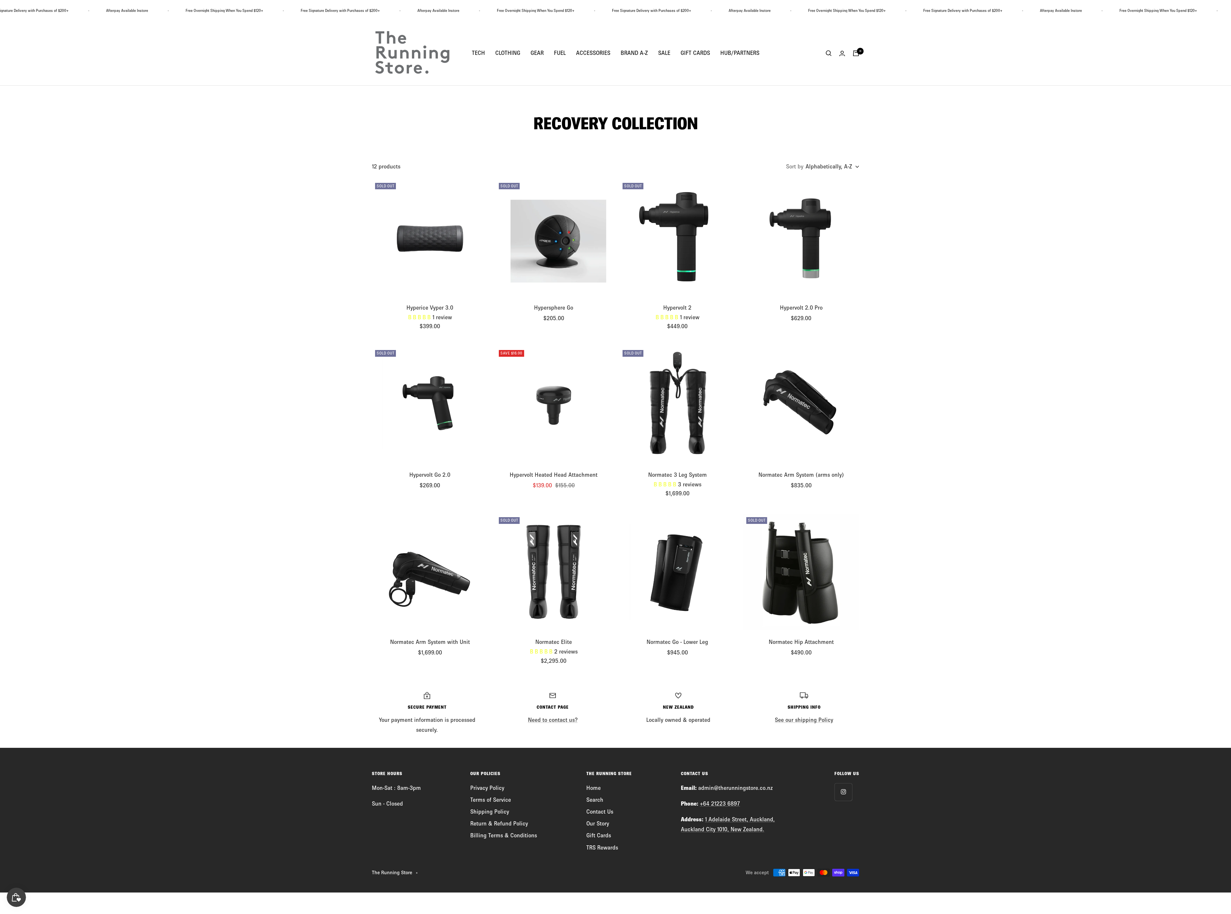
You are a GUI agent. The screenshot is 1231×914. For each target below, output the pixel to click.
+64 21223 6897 (720, 803)
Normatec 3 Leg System (677, 475)
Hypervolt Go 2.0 (429, 475)
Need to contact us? (553, 720)
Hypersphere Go (553, 307)
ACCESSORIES (593, 53)
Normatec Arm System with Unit (430, 642)
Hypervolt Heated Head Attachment (554, 475)
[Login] (842, 53)
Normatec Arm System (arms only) (801, 475)
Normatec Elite (553, 642)
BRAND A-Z (634, 53)
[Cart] (856, 53)
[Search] (829, 53)
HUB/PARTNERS (739, 53)
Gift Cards (598, 835)
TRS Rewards (602, 847)
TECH (478, 53)
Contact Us (599, 811)
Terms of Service (490, 800)
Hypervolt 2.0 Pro (801, 307)
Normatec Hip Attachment (801, 642)
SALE (664, 53)
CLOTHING (507, 53)
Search (594, 800)
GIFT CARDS (695, 53)
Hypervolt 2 (677, 307)
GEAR (537, 53)
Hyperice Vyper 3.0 (429, 307)
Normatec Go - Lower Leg (677, 642)
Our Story (597, 823)
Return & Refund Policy (499, 823)
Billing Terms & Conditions (503, 835)
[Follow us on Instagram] (843, 792)
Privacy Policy (487, 788)
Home (593, 788)
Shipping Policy (489, 811)
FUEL (560, 53)
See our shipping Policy (804, 720)
